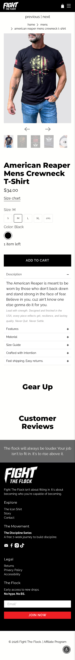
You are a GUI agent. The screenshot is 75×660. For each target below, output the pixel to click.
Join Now (37, 615)
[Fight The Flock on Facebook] (11, 546)
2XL (48, 218)
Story (7, 513)
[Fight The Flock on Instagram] (17, 546)
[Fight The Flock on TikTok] (22, 546)
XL (38, 218)
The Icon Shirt (13, 509)
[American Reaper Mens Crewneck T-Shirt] (37, 78)
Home (31, 24)
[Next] (48, 129)
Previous (32, 17)
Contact (9, 517)
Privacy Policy (13, 570)
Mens (44, 24)
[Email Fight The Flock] (6, 546)
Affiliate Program (55, 642)
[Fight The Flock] (30, 6)
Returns (9, 565)
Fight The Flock (30, 642)
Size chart (12, 198)
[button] (37, 275)
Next (46, 17)
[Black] (8, 235)
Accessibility (12, 574)
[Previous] (27, 129)
